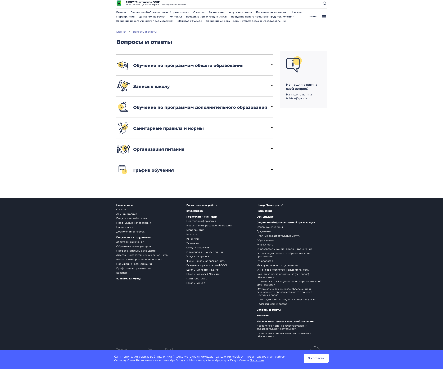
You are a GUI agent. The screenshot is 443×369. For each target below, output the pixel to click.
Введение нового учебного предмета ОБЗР (144, 21)
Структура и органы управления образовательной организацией (289, 283)
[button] (325, 3)
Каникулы (192, 238)
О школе (199, 12)
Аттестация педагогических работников (142, 255)
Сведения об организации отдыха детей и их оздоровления (246, 21)
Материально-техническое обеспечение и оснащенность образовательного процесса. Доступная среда (285, 292)
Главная (121, 12)
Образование (265, 240)
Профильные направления (133, 222)
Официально (265, 216)
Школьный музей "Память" (203, 274)
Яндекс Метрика (184, 356)
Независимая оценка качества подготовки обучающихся (284, 335)
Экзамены (192, 243)
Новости (296, 12)
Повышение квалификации (134, 263)
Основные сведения (270, 227)
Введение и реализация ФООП (206, 16)
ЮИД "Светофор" (197, 278)
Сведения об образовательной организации (160, 12)
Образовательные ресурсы (133, 246)
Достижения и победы (130, 231)
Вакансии (122, 272)
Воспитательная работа (201, 205)
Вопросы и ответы (269, 309)
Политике (257, 360)
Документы (264, 231)
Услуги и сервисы (240, 12)
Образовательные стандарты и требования (284, 249)
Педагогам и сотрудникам (133, 237)
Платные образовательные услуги (279, 235)
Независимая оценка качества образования (285, 321)
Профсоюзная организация (133, 268)
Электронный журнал (130, 241)
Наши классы (124, 227)
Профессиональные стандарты (136, 250)
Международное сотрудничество (278, 265)
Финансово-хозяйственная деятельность (283, 269)
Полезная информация (271, 12)
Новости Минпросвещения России (139, 259)
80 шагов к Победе (190, 21)
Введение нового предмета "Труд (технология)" (262, 16)
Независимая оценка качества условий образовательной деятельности (282, 327)
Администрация (126, 214)
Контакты (175, 16)
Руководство (265, 260)
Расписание (216, 12)
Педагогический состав (131, 218)
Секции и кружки (197, 247)
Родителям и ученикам (201, 216)
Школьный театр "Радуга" (202, 269)
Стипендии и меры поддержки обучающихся (286, 299)
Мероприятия (125, 16)
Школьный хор (195, 282)
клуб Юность (194, 210)
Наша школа (124, 205)
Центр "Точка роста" (152, 16)
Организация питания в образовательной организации (283, 255)
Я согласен (316, 358)
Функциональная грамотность (205, 260)
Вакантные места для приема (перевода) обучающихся (283, 276)
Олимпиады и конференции (204, 252)
